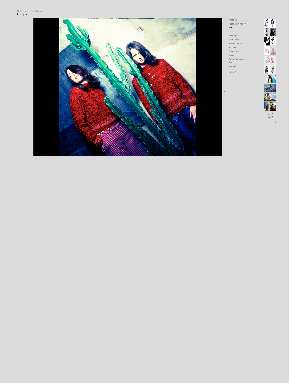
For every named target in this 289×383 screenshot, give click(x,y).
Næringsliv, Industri (237, 24)
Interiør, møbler (235, 43)
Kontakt (232, 66)
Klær (231, 28)
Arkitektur (233, 20)
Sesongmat (234, 35)
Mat (230, 32)
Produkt (232, 47)
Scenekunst (234, 51)
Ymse (231, 55)
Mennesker (234, 39)
